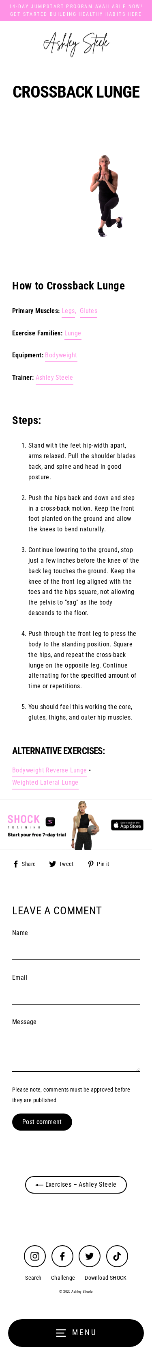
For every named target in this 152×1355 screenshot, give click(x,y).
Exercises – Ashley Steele (80, 1184)
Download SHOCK (106, 1278)
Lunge (72, 333)
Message (24, 1022)
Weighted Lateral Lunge (45, 782)
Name (20, 933)
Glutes (88, 311)
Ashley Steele (54, 377)
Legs (68, 311)
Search (33, 1278)
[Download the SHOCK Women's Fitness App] (76, 825)
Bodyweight (61, 355)
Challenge (63, 1278)
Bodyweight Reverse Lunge (49, 770)
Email (20, 977)
